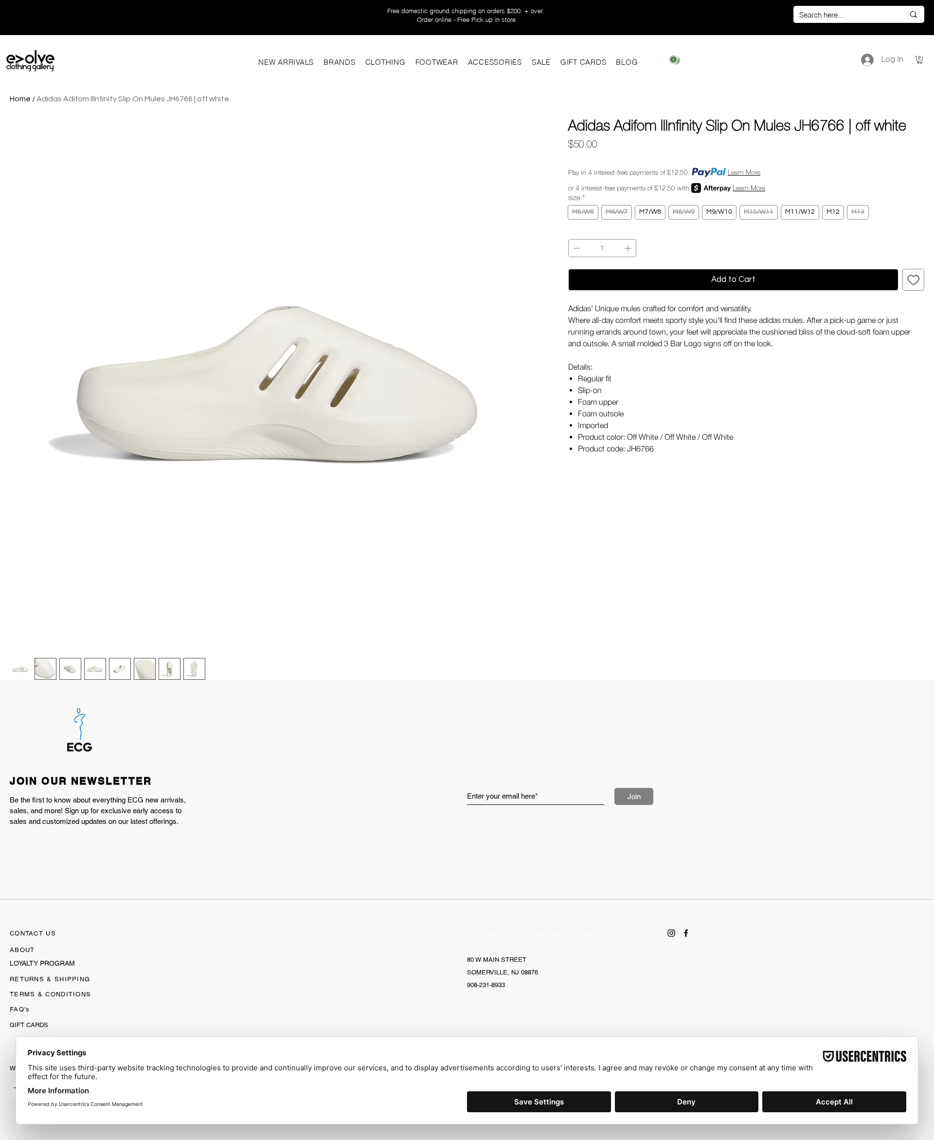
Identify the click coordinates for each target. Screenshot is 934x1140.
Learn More (744, 172)
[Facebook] (686, 933)
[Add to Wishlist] (913, 280)
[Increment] (629, 248)
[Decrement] (576, 248)
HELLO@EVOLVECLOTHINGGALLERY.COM (529, 934)
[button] (339, 62)
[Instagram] (671, 933)
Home (20, 99)
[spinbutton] (602, 248)
